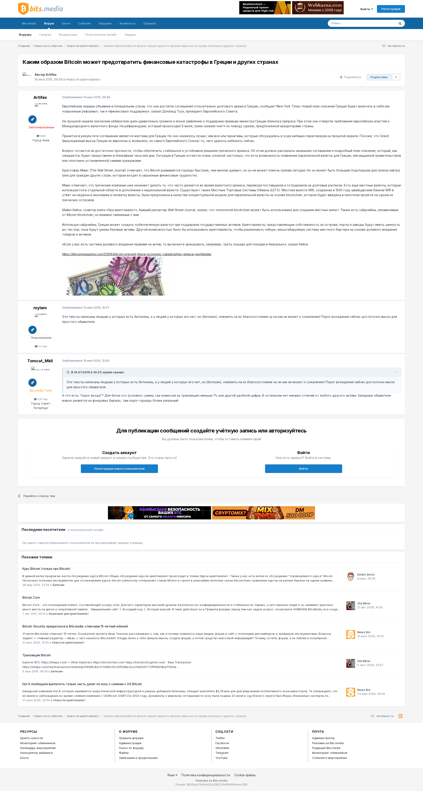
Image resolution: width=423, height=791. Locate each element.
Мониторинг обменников (38, 743)
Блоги (66, 23)
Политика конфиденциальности (206, 775)
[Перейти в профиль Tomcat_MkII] (41, 376)
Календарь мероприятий (38, 748)
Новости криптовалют (83, 79)
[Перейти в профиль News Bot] (350, 634)
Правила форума (131, 738)
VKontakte (222, 748)
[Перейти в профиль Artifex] (27, 77)
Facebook (222, 743)
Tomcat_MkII (40, 361)
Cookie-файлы (245, 775)
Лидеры (130, 34)
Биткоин (58, 585)
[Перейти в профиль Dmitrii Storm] (350, 576)
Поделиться (351, 77)
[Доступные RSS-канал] (400, 716)
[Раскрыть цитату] (68, 372)
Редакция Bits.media (326, 748)
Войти (365, 9)
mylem (40, 307)
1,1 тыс (42, 346)
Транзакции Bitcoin (36, 655)
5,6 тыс (42, 399)
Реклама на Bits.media (328, 743)
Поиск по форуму (131, 748)
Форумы (25, 34)
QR (245, 784)
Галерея (45, 34)
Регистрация (391, 9)
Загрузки (104, 23)
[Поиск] (400, 23)
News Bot (363, 632)
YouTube (221, 758)
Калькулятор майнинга (36, 752)
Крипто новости (31, 738)
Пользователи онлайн (101, 34)
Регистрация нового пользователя (120, 468)
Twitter (220, 738)
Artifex (51, 74)
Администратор (323, 738)
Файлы (124, 752)
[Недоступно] (117, 276)
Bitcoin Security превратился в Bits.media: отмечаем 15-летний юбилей (75, 626)
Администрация (130, 743)
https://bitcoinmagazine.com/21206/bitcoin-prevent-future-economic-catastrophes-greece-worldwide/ (137, 254)
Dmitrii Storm (366, 574)
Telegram (221, 752)
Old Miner (364, 603)
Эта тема (383, 23)
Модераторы (68, 34)
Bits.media (29, 23)
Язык (171, 775)
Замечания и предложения (138, 758)
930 (42, 136)
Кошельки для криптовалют (69, 613)
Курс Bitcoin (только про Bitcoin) (46, 568)
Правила (150, 23)
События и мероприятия (329, 758)
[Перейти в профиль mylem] (41, 323)
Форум (49, 23)
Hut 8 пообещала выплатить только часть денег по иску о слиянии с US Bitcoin (82, 684)
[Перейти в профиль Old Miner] (350, 605)
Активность (127, 23)
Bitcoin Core (31, 597)
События (84, 23)
